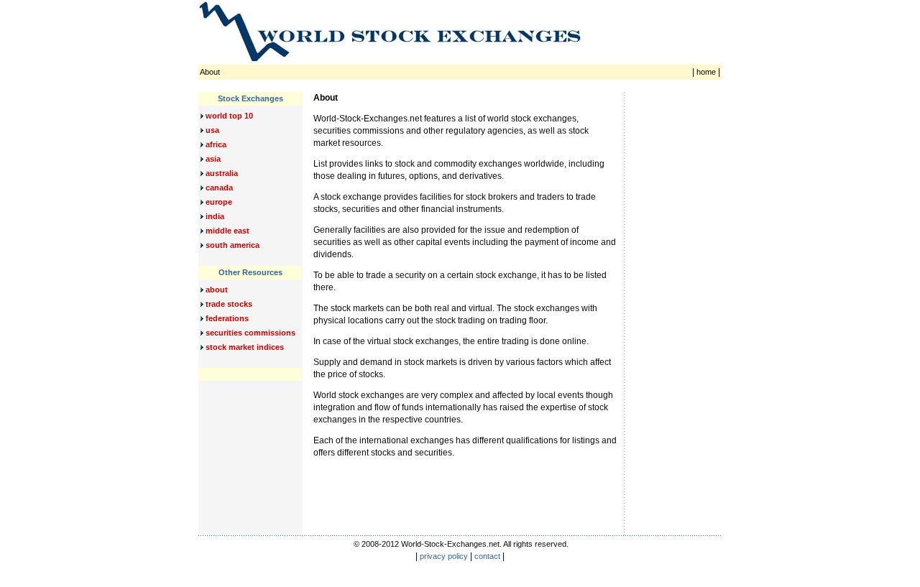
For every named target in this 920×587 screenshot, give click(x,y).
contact (487, 556)
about (215, 289)
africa (214, 144)
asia (212, 158)
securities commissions (249, 332)
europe (217, 202)
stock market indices (243, 347)
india (213, 216)
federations (226, 318)
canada (218, 187)
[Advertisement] (677, 307)
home (706, 72)
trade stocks (227, 304)
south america (231, 245)
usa (211, 130)
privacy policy (444, 556)
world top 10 (228, 115)
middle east (226, 230)
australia (220, 173)
